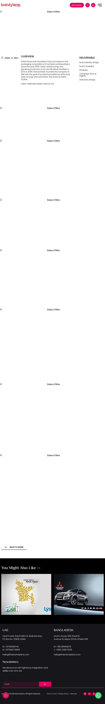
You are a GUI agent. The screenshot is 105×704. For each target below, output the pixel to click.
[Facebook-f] (93, 693)
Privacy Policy (63, 694)
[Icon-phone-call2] (87, 5)
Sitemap (73, 694)
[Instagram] (89, 693)
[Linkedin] (85, 693)
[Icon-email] (93, 5)
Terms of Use (52, 694)
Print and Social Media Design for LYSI (23, 587)
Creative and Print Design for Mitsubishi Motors (78, 590)
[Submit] (45, 684)
